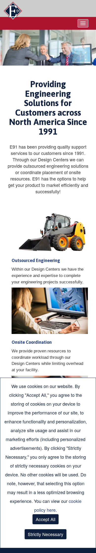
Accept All (45, 519)
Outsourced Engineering (36, 260)
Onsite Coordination (32, 342)
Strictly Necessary (45, 534)
